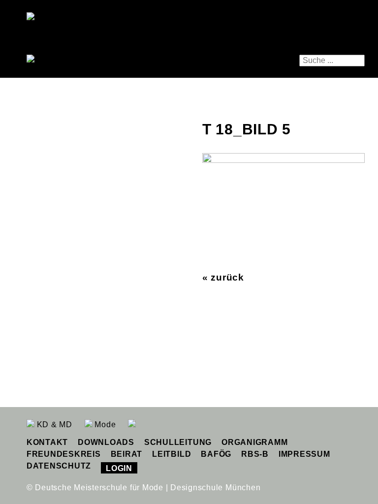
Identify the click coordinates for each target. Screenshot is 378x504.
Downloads (106, 442)
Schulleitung (178, 442)
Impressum (304, 454)
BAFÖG (216, 454)
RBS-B (255, 454)
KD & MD (53, 424)
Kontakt (47, 442)
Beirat (127, 454)
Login (119, 468)
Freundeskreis (64, 454)
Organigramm (254, 442)
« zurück (223, 277)
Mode (104, 424)
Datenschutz (59, 466)
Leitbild (171, 454)
